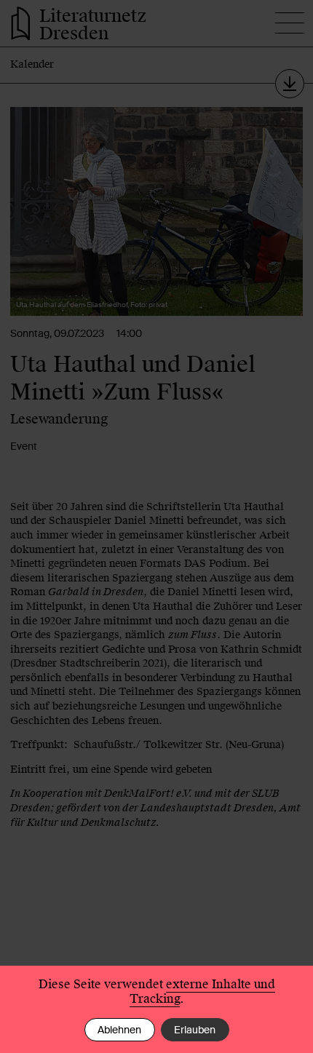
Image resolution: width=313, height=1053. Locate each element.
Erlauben (194, 1029)
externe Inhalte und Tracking (202, 991)
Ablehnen (119, 1029)
